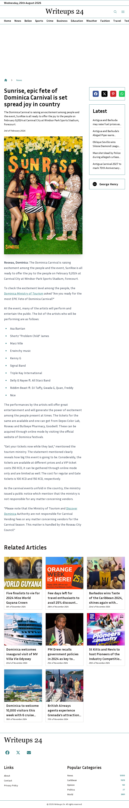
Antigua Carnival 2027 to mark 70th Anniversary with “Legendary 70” (107, 166)
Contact (8, 780)
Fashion (105, 20)
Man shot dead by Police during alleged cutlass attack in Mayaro (107, 155)
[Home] (5, 80)
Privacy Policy (11, 785)
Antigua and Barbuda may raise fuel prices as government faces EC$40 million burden (106, 122)
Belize (28, 20)
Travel (117, 20)
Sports (39, 20)
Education (77, 20)
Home (7, 20)
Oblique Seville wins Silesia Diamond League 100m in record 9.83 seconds (106, 144)
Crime (50, 20)
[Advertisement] (64, 49)
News (17, 20)
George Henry (108, 184)
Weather (91, 20)
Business (62, 20)
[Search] (115, 11)
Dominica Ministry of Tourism (23, 293)
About (7, 775)
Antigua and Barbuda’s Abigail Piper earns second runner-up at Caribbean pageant (106, 133)
